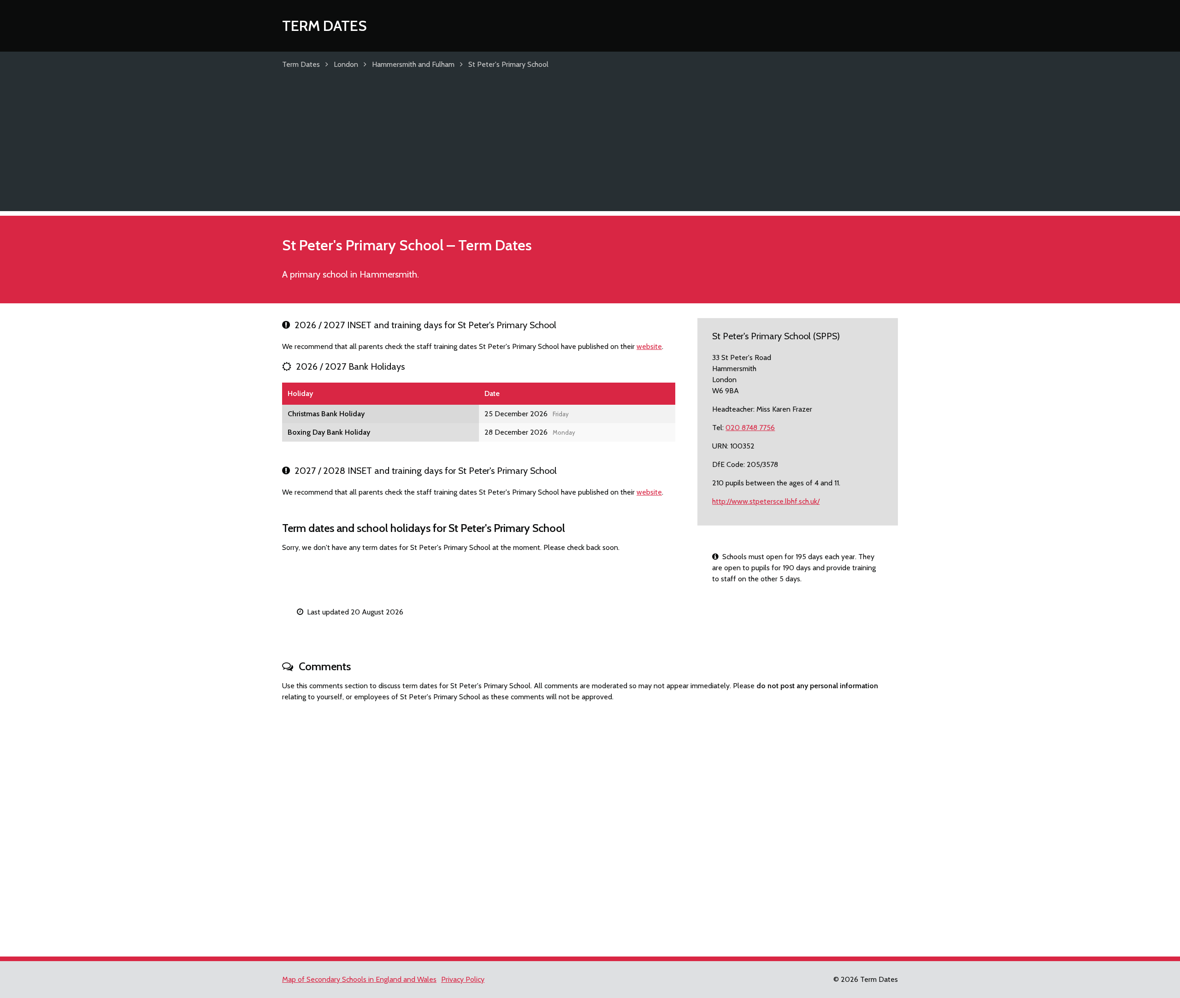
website (649, 346)
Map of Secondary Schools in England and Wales (359, 979)
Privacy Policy (462, 979)
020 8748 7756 (750, 427)
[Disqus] (590, 825)
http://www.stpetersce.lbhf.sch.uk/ (766, 501)
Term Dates (324, 26)
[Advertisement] (590, 146)
